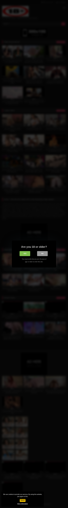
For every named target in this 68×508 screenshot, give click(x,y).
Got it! (23, 500)
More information (22, 504)
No (42, 253)
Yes (24, 253)
